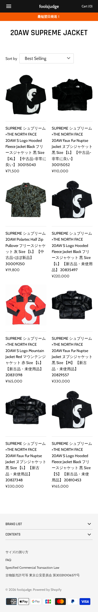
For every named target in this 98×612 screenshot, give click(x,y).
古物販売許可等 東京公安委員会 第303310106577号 (42, 575)
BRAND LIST (13, 524)
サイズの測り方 (16, 552)
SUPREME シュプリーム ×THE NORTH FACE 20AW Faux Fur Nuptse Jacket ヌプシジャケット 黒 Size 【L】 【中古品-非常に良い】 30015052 (72, 146)
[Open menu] (8, 7)
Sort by (11, 58)
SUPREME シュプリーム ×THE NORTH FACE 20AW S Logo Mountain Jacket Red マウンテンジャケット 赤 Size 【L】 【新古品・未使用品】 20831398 (25, 356)
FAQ (8, 560)
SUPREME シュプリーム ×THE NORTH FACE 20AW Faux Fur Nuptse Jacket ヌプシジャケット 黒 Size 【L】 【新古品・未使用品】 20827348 (25, 461)
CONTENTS (12, 534)
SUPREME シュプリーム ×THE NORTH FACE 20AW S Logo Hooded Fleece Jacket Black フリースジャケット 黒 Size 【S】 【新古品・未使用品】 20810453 (72, 461)
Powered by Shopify (47, 590)
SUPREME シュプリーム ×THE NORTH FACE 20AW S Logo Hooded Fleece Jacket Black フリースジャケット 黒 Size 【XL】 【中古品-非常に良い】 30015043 (25, 146)
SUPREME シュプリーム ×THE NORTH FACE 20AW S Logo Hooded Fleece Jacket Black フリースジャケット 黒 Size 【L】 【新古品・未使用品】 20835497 (72, 251)
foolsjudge (24, 590)
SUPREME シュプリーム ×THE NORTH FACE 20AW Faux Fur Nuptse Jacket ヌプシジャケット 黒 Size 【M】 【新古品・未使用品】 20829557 (72, 356)
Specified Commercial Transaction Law (32, 568)
